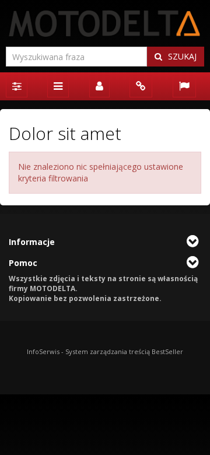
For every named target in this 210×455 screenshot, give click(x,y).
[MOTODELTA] (105, 23)
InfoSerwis (43, 351)
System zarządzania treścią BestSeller (124, 351)
